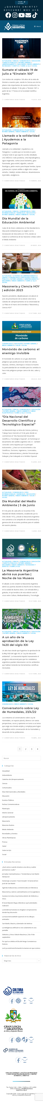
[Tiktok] (35, 15)
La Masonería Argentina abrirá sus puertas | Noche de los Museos (20, 574)
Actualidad (6, 61)
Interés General (24, 63)
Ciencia (15, 61)
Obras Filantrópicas (9, 838)
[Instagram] (15, 15)
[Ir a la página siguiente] (37, 749)
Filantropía (30, 130)
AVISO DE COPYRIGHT (13, 1073)
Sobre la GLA (26, 66)
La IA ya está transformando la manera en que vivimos (21, 948)
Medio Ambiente (33, 64)
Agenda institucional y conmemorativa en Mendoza (20, 888)
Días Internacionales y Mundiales (18, 212)
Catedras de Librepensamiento (25, 276)
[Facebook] (8, 15)
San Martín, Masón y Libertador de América (17, 923)
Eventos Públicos (10, 63)
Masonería (22, 64)
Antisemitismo (7, 775)
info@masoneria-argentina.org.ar (24, 1089)
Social (34, 66)
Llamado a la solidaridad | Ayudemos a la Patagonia (20, 139)
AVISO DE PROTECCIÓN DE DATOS (19, 1074)
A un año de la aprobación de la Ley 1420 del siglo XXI (18, 641)
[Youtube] (21, 15)
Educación (36, 61)
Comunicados (25, 61)
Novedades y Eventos (10, 66)
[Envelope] (28, 15)
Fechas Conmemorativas (10, 804)
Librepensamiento (9, 64)
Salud (18, 345)
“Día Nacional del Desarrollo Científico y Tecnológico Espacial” (19, 420)
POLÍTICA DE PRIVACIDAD (29, 1073)
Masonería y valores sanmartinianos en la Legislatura (21, 892)
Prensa (4, 842)
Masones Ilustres (8, 825)
